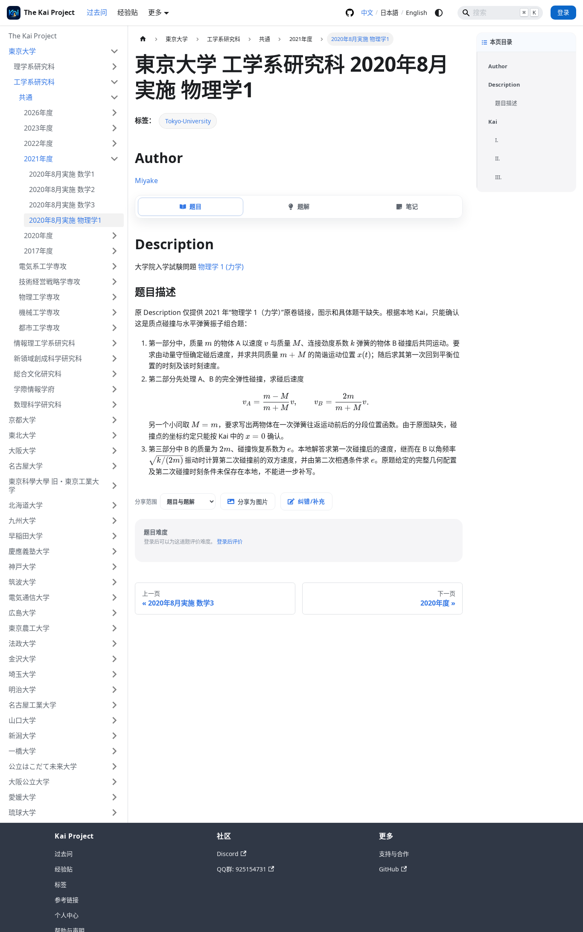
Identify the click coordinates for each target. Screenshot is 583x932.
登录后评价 (229, 541)
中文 (367, 13)
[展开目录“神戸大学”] (114, 567)
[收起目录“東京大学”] (114, 51)
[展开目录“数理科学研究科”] (114, 404)
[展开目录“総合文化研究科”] (114, 374)
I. (496, 140)
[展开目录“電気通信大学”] (114, 597)
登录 (563, 12)
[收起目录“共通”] (114, 97)
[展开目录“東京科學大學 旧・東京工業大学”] (114, 486)
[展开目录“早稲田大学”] (114, 536)
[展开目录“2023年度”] (114, 128)
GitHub (349, 13)
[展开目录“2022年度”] (114, 143)
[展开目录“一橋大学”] (114, 751)
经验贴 (127, 12)
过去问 (97, 12)
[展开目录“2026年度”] (114, 112)
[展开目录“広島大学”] (114, 613)
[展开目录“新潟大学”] (114, 736)
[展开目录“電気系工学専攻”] (114, 266)
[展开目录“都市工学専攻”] (114, 328)
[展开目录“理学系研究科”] (114, 66)
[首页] (143, 39)
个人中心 (67, 915)
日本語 (389, 13)
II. (497, 158)
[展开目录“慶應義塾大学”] (114, 551)
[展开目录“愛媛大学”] (114, 797)
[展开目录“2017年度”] (114, 251)
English (416, 13)
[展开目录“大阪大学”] (114, 450)
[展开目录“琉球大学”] (114, 812)
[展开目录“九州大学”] (114, 520)
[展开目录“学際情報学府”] (114, 389)
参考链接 (67, 900)
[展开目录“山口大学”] (114, 720)
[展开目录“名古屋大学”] (114, 466)
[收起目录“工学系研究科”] (114, 82)
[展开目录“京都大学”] (114, 420)
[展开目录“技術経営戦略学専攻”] (114, 281)
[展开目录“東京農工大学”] (114, 628)
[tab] (190, 207)
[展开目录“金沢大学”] (114, 659)
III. (498, 177)
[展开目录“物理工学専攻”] (114, 297)
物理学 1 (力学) (221, 266)
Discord (228, 854)
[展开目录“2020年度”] (114, 235)
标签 (61, 884)
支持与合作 (394, 854)
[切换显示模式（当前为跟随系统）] (439, 13)
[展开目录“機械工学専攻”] (114, 312)
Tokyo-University (188, 121)
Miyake (146, 180)
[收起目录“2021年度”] (114, 159)
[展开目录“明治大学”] (114, 689)
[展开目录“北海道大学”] (114, 505)
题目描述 (506, 103)
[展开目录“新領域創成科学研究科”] (114, 358)
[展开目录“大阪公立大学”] (114, 782)
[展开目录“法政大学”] (114, 643)
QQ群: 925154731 (241, 869)
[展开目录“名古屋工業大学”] (114, 705)
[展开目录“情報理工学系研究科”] (114, 343)
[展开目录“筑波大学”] (114, 582)
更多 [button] (155, 12)
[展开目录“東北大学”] (114, 435)
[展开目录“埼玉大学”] (114, 674)
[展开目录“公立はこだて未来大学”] (114, 766)
